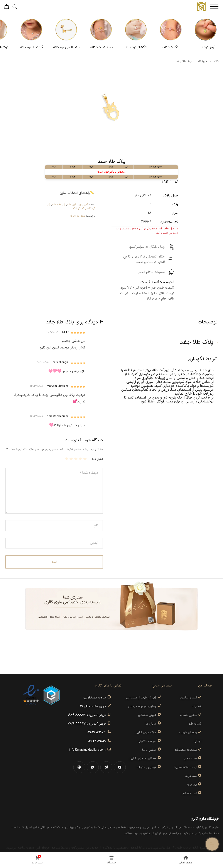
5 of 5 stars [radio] (67, 458)
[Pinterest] (79, 767)
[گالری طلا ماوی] (201, 6)
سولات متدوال (148, 741)
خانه (216, 61)
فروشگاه (202, 61)
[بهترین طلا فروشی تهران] (31, 695)
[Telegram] (106, 767)
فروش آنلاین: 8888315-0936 (87, 715)
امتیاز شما (97, 459)
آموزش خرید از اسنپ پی (142, 697)
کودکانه (76, 208)
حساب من (190, 758)
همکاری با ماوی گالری (144, 758)
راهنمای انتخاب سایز (75, 193)
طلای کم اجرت (77, 216)
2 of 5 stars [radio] (81, 458)
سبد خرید (191, 776)
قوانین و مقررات (147, 767)
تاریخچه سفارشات (186, 750)
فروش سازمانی (148, 715)
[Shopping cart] (6, 7)
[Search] (14, 6)
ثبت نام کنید (189, 793)
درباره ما (152, 724)
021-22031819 (97, 741)
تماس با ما (150, 750)
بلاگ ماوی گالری (147, 732)
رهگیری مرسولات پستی (143, 706)
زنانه (84, 208)
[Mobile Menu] (214, 6)
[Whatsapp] (93, 767)
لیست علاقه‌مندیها (185, 767)
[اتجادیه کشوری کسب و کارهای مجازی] (51, 695)
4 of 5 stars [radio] (71, 458)
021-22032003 (97, 732)
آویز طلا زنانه (58, 205)
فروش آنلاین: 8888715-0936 (87, 724)
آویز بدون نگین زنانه (77, 205)
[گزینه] (199, 758)
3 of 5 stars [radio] (76, 458)
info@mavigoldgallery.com (88, 750)
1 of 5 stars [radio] (85, 458)
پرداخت (192, 784)
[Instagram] (120, 767)
